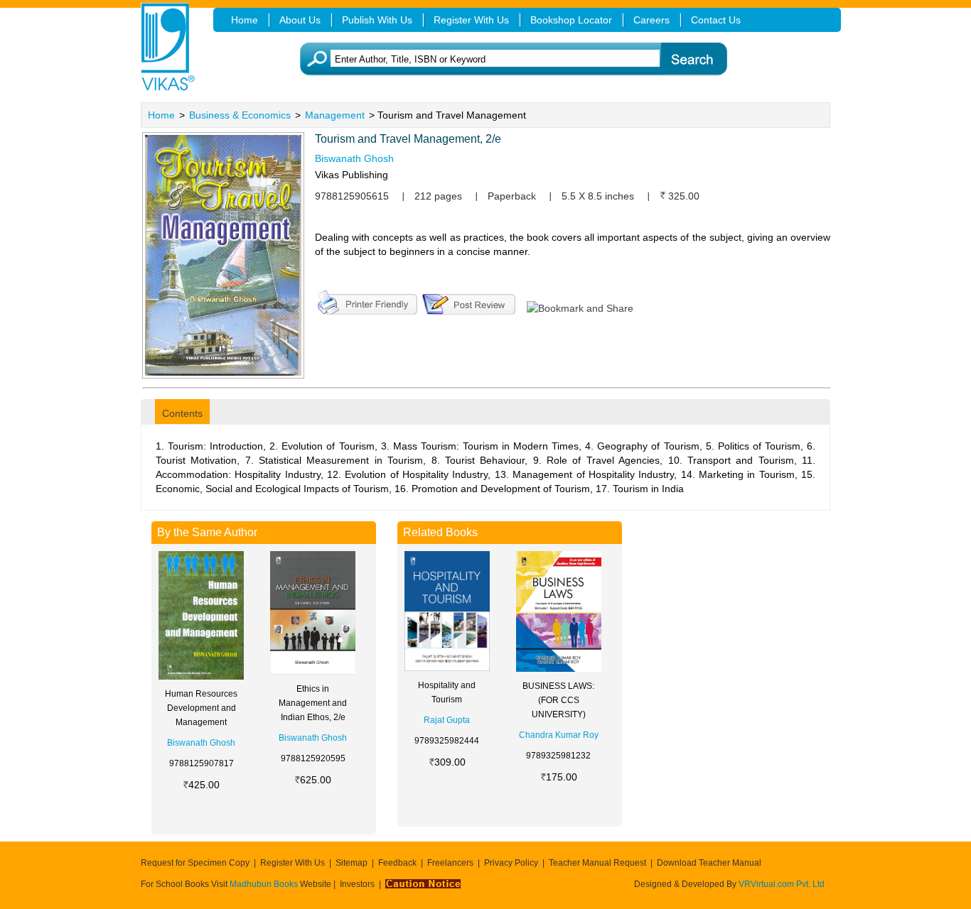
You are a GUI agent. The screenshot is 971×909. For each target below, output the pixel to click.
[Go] (693, 59)
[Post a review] (469, 301)
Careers (651, 20)
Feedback (397, 863)
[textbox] (507, 59)
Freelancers (450, 863)
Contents (182, 413)
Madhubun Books (265, 884)
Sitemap (352, 863)
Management (335, 115)
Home (161, 115)
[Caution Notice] (423, 884)
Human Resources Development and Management (201, 708)
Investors (357, 884)
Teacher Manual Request (597, 863)
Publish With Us (377, 20)
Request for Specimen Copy (195, 863)
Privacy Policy (511, 863)
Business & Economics (240, 115)
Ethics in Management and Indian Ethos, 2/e (313, 703)
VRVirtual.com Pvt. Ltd (782, 884)
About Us (300, 20)
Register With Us (292, 863)
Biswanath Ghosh (354, 158)
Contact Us (716, 20)
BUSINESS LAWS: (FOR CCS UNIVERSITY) (558, 700)
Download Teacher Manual (709, 863)
